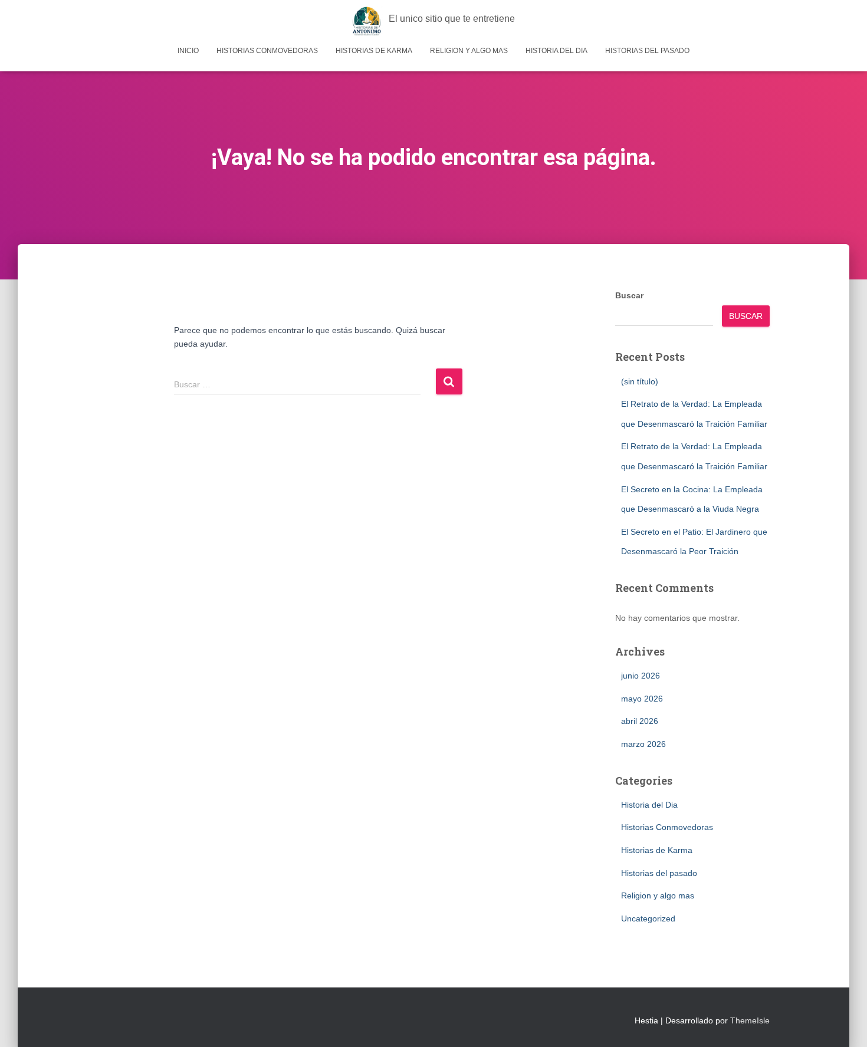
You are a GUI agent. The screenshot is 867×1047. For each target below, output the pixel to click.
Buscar (629, 295)
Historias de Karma (374, 51)
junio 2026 (640, 675)
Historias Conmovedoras (267, 51)
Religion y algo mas (469, 51)
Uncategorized (648, 918)
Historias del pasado (647, 51)
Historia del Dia (556, 51)
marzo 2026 (643, 744)
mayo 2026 (642, 698)
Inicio (188, 51)
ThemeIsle (750, 1020)
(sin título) (639, 381)
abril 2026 (639, 721)
